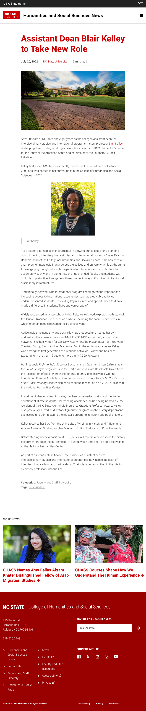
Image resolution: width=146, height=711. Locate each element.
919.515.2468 (11, 638)
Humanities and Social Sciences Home (17, 654)
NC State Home (15, 3)
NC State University (55, 61)
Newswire (65, 482)
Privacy (99, 703)
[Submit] (139, 628)
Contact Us (14, 666)
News (45, 650)
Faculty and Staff (47, 482)
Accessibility (84, 703)
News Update (37, 487)
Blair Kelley (115, 143)
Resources (114, 703)
